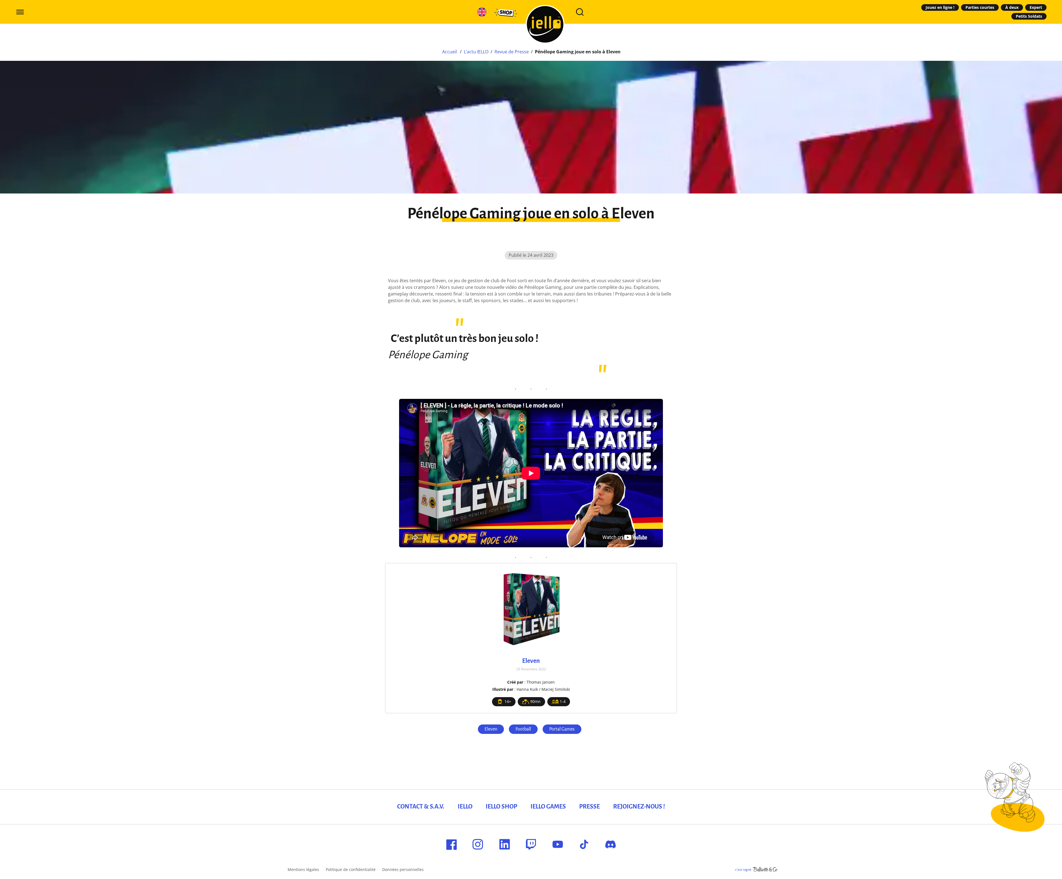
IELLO (465, 806)
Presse (589, 806)
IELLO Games (548, 806)
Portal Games (562, 729)
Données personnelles (403, 869)
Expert (1036, 7)
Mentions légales (303, 869)
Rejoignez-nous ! (639, 806)
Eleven (491, 729)
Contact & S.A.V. (420, 806)
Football (523, 729)
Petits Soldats (1029, 16)
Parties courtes (979, 7)
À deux (1012, 7)
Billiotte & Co (765, 869)
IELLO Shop (501, 806)
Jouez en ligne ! (940, 7)
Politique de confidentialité (351, 869)
